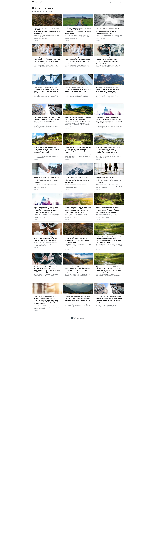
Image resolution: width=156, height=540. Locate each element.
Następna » (82, 318)
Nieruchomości (37, 2)
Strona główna (120, 2)
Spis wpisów (113, 2)
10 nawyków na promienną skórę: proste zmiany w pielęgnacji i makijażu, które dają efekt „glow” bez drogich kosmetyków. (46, 238)
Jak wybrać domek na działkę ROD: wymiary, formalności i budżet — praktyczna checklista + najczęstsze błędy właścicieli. (78, 119)
